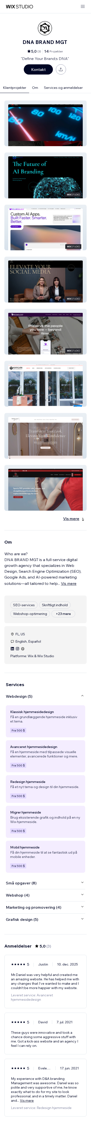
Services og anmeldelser (63, 87)
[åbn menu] (83, 6)
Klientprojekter (14, 87)
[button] (45, 123)
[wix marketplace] (19, 6)
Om (35, 87)
